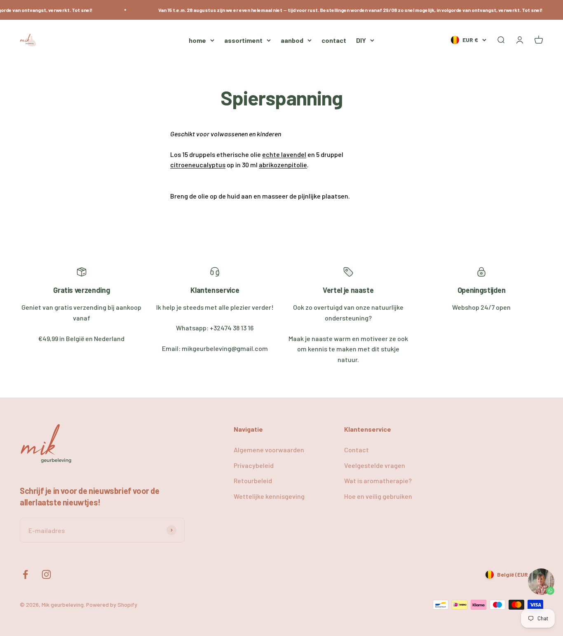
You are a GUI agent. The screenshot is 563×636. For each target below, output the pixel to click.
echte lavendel (284, 154)
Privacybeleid (254, 465)
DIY (361, 40)
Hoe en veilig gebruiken (378, 496)
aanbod (292, 40)
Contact (356, 450)
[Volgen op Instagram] (46, 574)
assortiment (243, 40)
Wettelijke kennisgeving (269, 496)
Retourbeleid (253, 480)
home (197, 40)
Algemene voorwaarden (269, 450)
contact (333, 40)
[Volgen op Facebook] (25, 574)
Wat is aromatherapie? (378, 480)
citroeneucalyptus (197, 164)
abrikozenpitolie (283, 164)
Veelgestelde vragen (374, 465)
